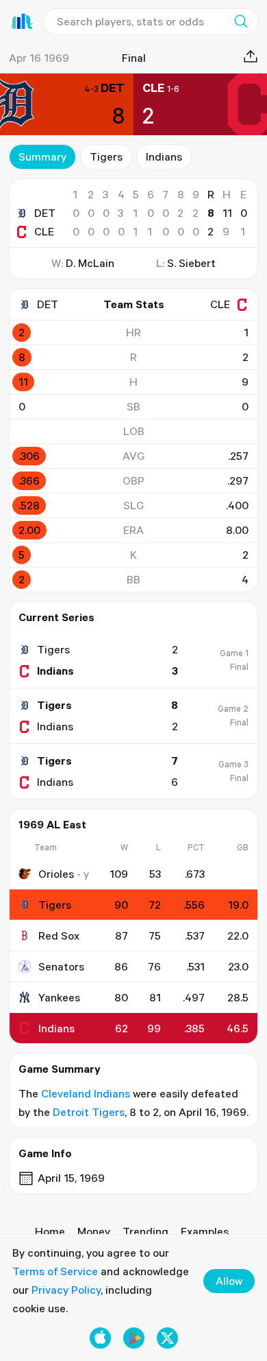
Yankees (59, 997)
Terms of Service (55, 1271)
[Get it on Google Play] (133, 1338)
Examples (205, 1231)
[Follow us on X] (167, 1338)
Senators (61, 966)
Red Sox (58, 935)
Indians (164, 156)
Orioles (56, 873)
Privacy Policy (66, 1289)
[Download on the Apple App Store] (100, 1338)
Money (93, 1231)
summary (42, 156)
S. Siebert (191, 262)
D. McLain (90, 262)
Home (50, 1231)
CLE (44, 231)
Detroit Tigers (89, 1111)
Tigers (106, 156)
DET (44, 212)
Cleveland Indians (85, 1093)
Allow (229, 1280)
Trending (145, 1231)
